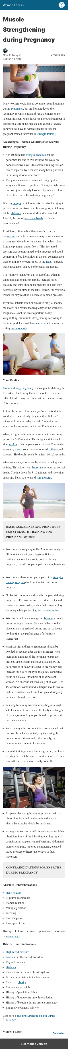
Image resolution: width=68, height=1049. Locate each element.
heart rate (37, 467)
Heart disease (13, 892)
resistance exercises (48, 610)
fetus (48, 261)
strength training (46, 134)
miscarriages (13, 936)
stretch (18, 449)
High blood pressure (17, 952)
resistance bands (33, 218)
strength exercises (36, 155)
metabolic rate (19, 328)
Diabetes (11, 967)
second (11, 236)
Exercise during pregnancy (18, 388)
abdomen (16, 213)
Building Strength (27, 1015)
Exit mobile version (34, 1044)
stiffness (54, 449)
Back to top (59, 1033)
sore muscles (44, 477)
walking (13, 444)
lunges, (17, 203)
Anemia (11, 957)
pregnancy (17, 108)
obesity (22, 982)
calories (41, 323)
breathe (48, 618)
